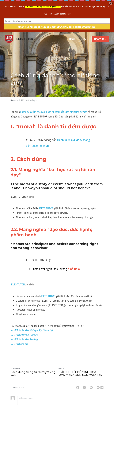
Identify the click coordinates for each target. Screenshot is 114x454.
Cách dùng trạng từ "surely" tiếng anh (33, 373)
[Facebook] (77, 387)
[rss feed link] (101, 387)
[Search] (85, 39)
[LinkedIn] (91, 387)
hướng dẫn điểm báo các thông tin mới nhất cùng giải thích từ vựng (54, 112)
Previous (16, 368)
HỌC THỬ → (100, 39)
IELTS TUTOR (46, 208)
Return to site (18, 387)
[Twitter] (84, 387)
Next (60, 368)
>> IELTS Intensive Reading (24, 339)
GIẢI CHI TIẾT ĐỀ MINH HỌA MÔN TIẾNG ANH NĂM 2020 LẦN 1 (80, 375)
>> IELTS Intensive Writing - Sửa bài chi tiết (32, 330)
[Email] (98, 387)
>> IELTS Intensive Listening (24, 335)
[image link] (9, 39)
